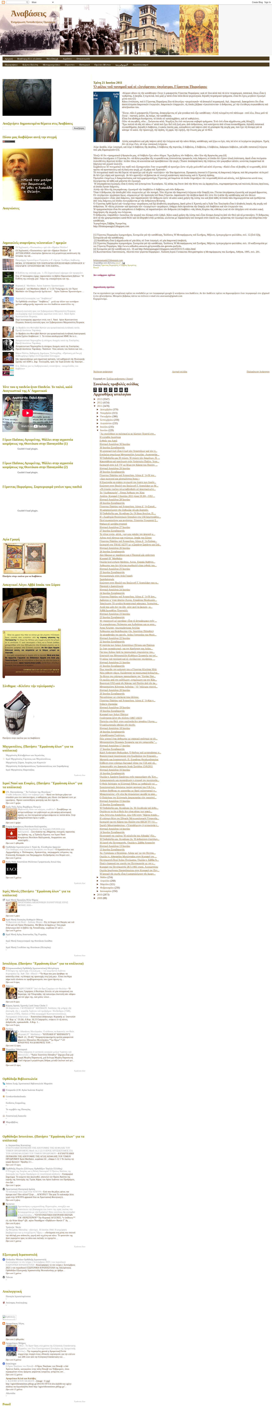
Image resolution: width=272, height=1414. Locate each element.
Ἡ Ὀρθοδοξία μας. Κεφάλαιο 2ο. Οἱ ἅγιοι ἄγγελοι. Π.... (128, 513)
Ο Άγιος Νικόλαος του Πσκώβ (20, 1366)
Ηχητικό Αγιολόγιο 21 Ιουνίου (115, 662)
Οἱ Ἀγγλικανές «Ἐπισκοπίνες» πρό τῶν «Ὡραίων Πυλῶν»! (42, 247)
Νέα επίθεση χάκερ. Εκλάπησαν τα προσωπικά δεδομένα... (129, 672)
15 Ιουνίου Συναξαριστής (112, 804)
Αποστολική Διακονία (16, 1116)
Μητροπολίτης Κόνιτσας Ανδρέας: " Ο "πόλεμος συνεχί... (129, 686)
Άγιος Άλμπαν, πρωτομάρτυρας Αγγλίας (120, 627)
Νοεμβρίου (106, 413)
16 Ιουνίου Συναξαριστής (112, 773)
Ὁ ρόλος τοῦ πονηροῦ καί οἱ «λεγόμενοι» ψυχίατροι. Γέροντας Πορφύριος (150, 86)
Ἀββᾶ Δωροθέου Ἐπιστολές (114, 610)
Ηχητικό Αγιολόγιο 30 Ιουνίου (115, 444)
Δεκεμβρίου (106, 409)
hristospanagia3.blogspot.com (108, 260)
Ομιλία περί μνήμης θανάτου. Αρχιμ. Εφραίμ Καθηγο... (127, 562)
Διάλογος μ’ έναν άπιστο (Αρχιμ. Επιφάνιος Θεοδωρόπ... (128, 600)
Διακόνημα (11, 1363)
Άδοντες (9, 986)
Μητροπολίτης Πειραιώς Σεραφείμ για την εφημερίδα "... (128, 742)
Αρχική (9, 58)
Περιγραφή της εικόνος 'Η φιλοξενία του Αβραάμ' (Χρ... (128, 835)
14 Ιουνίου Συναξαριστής (112, 832)
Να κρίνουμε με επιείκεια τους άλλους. (119, 697)
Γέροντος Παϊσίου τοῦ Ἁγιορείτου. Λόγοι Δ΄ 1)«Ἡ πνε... (128, 475)
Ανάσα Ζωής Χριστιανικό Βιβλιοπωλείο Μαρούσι (29, 1083)
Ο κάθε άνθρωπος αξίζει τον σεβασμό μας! (25, 794)
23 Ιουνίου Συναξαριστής (112, 617)
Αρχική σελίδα (179, 371)
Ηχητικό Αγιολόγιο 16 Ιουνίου (115, 770)
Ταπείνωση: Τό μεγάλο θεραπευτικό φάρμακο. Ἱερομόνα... (129, 603)
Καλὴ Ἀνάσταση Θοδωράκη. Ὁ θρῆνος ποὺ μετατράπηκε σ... (130, 752)
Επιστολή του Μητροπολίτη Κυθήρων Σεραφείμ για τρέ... (129, 655)
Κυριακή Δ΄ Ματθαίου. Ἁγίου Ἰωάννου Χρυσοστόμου (40, 285)
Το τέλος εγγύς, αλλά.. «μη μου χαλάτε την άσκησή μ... (127, 534)
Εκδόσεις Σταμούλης (15, 1103)
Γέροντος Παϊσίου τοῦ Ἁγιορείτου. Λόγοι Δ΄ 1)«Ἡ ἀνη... (128, 596)
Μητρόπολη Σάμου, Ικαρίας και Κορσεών (26, 762)
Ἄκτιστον (10, 1204)
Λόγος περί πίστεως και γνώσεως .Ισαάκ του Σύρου (126, 537)
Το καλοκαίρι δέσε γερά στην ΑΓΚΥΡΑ (24, 1191)
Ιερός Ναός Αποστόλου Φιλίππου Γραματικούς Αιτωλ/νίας (33, 861)
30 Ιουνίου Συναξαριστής (112, 447)
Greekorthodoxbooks (16, 1096)
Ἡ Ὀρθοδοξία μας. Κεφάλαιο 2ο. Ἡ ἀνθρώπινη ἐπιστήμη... (129, 839)
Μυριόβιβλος (12, 1122)
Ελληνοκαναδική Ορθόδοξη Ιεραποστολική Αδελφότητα (32, 968)
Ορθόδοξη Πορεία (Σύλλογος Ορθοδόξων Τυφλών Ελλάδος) (34, 1168)
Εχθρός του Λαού (108, 440)
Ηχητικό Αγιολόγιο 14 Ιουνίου (115, 828)
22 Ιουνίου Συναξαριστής (112, 641)
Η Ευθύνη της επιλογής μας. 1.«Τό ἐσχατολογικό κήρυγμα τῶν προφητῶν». (50, 273)
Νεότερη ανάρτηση (103, 371)
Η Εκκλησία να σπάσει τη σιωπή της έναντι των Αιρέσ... (128, 482)
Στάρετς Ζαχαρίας (108, 704)
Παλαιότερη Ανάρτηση (258, 371)
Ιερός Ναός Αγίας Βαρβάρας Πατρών (23, 807)
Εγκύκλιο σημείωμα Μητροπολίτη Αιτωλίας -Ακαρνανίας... (129, 454)
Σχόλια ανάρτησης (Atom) (120, 378)
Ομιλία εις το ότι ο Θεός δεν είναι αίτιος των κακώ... (126, 811)
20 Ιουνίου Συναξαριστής (112, 693)
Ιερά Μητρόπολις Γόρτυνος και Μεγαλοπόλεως (28, 759)
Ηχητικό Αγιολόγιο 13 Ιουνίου (115, 846)
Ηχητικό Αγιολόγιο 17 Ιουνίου (115, 745)
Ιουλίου (104, 426)
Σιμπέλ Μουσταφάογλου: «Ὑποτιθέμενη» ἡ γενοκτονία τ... (129, 825)
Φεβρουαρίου (107, 887)
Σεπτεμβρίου (107, 420)
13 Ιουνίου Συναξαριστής (112, 849)
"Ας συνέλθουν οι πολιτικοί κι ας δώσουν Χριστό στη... (128, 433)
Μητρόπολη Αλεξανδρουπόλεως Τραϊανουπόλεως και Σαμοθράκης (37, 766)
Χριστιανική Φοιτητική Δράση (20, 1189)
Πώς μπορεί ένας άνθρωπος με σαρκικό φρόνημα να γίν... (129, 738)
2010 (100, 894)
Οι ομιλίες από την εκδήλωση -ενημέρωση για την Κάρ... (128, 679)
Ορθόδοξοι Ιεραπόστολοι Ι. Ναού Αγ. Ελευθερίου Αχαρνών (33, 847)
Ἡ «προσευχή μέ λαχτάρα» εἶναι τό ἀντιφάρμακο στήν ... (128, 621)
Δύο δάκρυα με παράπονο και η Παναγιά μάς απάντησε (127, 555)
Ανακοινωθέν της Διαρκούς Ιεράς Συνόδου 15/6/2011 (126, 766)
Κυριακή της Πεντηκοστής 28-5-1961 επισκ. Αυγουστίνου (129, 867)
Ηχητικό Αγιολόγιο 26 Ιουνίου (115, 548)
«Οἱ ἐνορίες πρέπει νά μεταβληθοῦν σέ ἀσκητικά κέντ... (128, 489)
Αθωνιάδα (10, 1393)
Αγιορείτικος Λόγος (15, 1323)
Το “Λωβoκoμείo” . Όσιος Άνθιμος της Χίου (122, 492)
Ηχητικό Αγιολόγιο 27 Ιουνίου (115, 527)
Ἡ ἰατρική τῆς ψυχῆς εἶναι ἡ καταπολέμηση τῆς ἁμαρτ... (128, 873)
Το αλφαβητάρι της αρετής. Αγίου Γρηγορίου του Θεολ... (128, 634)
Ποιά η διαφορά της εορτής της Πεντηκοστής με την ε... (127, 863)
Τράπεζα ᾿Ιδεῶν (13, 1227)
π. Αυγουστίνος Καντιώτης (18, 1145)
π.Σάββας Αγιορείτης (127, 265)
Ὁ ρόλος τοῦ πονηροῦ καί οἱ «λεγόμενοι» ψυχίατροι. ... (127, 659)
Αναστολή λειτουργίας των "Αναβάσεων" (34, 298)
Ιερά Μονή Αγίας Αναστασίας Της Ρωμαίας (26, 934)
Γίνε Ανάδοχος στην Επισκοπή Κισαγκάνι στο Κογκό (30, 849)
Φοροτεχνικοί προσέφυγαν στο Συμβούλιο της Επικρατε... (129, 756)
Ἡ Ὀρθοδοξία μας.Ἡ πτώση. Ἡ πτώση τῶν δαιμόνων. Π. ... (130, 458)
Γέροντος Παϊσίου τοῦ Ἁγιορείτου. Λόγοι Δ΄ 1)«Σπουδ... (128, 506)
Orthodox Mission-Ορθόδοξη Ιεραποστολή (26, 1259)
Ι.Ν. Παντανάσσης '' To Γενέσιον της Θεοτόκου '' (29, 792)
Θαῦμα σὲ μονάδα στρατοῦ (113, 523)
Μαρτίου (105, 884)
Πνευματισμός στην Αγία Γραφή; (116, 575)
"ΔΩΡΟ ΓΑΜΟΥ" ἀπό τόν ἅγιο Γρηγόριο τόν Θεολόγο (42, 988)
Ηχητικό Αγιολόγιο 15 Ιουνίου (115, 801)
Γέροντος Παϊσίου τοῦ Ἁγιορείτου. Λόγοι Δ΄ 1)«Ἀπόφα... (128, 541)
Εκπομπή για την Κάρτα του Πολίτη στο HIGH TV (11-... (128, 821)
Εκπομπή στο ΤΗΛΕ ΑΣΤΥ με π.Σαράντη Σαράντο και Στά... (130, 544)
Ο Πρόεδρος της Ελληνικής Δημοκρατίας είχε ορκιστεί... (128, 797)
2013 (100, 399)
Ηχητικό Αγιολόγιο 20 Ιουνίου (115, 690)
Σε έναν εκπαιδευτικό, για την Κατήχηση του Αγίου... (126, 648)
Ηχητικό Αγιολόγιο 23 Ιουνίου (115, 614)
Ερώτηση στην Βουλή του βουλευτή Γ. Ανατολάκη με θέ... (129, 485)
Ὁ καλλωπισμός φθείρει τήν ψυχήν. (118, 724)
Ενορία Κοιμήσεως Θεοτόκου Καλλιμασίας (26, 826)
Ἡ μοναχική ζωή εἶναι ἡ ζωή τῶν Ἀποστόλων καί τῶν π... (128, 451)
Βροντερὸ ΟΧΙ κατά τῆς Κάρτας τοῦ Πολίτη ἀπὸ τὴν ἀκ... (128, 683)
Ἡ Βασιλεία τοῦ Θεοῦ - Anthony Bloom (24, 922)
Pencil (96, 268)
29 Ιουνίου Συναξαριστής (112, 471)
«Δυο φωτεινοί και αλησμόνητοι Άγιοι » (120, 478)
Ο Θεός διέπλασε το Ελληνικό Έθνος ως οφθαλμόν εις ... (128, 783)
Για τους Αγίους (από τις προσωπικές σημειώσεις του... (127, 652)
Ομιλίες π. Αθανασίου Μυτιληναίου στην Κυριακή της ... (128, 856)
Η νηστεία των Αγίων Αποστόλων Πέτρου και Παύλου (127, 645)
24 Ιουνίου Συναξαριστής (112, 593)
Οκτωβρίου (106, 416)
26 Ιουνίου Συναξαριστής (112, 551)
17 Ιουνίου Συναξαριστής (112, 749)
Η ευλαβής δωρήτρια (110, 437)
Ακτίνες (9, 1029)
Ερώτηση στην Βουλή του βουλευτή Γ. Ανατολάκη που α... (129, 582)
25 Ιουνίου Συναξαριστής (112, 572)
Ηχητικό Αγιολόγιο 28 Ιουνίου (115, 499)
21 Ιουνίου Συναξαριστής (112, 666)
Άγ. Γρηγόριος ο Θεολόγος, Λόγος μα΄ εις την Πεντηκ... (128, 853)
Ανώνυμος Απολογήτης (16, 1302)
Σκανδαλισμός (107, 579)
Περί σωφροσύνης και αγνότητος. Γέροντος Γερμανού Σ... (129, 520)
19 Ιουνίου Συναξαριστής (112, 711)
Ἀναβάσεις (28, 13)
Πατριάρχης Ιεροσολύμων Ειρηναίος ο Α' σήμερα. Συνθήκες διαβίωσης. (48, 260)
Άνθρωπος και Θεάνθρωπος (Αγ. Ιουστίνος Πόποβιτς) (127, 631)
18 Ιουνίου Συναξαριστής (112, 731)
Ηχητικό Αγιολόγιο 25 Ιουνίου (115, 569)
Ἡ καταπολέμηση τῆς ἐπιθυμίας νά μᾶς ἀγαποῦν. (124, 510)
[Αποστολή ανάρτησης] (123, 263)
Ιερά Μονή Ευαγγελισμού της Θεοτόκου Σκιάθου (29, 941)
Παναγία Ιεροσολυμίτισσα (18, 1296)
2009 (100, 898)
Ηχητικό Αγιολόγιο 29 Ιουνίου (115, 468)
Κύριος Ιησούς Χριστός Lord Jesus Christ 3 (26, 1005)
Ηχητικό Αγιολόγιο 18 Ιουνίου (115, 728)
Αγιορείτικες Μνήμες (16, 1343)
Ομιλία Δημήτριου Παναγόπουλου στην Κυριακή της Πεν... (129, 870)
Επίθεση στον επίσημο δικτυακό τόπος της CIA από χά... (128, 763)
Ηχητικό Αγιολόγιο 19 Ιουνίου (115, 707)
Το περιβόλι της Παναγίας (18, 1109)
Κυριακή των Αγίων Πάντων (114, 714)
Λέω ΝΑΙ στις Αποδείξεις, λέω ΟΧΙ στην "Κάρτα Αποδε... (129, 815)
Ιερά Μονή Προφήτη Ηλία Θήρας (22, 900)
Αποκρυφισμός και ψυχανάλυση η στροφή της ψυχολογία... (129, 780)
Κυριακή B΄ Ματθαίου (111, 558)
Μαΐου (103, 877)
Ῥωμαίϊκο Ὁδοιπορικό (16, 1049)
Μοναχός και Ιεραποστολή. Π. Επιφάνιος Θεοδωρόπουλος (129, 759)
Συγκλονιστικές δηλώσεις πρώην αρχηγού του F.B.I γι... (128, 787)
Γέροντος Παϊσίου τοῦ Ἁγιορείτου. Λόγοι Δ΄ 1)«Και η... (127, 700)
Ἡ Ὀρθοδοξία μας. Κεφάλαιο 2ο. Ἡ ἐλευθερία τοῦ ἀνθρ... (129, 808)
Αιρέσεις (67, 58)
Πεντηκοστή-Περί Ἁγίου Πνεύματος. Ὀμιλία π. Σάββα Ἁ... (129, 860)
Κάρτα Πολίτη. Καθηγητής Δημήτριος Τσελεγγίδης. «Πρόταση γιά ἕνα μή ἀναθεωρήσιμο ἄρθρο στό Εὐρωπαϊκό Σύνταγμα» (49, 354)
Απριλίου (105, 880)
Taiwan (9, 1277)
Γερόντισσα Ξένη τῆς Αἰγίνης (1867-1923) (121, 718)
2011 (100, 406)
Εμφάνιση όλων (79, 775)
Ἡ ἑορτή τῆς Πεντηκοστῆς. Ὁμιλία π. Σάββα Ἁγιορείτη (127, 842)
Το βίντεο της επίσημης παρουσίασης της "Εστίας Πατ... (128, 676)
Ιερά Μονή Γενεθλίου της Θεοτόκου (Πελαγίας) (28, 947)
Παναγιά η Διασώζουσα (111, 586)
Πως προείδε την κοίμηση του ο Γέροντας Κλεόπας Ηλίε (128, 669)
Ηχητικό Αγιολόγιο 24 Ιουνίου (115, 589)
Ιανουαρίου (106, 891)
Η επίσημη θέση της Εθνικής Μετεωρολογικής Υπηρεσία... (129, 818)
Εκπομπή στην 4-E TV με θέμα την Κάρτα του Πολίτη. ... (129, 465)
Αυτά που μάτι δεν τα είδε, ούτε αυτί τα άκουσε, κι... (126, 607)
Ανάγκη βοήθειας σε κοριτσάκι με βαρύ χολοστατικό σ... (128, 790)
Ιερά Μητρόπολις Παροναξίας (20, 770)
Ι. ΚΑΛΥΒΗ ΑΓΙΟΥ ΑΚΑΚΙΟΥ (20, 1381)
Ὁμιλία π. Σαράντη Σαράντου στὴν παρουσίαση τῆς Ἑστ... (129, 776)
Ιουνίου (104, 430)
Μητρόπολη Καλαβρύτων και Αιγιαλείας (25, 755)
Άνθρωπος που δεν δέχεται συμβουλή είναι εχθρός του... (128, 565)
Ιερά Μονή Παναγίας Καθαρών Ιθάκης (24, 919)
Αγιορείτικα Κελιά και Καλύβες (21, 1378)
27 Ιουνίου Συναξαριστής (112, 530)
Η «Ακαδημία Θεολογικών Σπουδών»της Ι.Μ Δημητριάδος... (130, 517)
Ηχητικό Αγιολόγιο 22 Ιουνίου (115, 638)
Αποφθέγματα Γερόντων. (112, 735)
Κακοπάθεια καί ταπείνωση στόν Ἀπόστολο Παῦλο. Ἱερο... (129, 461)
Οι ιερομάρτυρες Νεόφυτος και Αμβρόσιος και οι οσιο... (128, 624)
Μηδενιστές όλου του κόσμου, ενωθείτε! (37, 809)
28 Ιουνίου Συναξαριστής (112, 503)
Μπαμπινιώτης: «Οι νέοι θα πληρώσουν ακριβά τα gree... (128, 794)
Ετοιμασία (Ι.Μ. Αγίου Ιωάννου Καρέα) (24, 1090)
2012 (100, 402)
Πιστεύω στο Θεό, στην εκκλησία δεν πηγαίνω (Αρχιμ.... (128, 721)
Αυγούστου (106, 423)
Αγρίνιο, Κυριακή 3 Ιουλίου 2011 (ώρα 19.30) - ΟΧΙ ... (127, 496)
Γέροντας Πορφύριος (109, 265)
